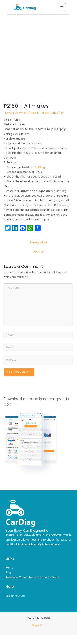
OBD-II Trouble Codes (44, 113)
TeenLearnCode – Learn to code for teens (32, 577)
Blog (8, 572)
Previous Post (38, 242)
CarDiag (39, 167)
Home (9, 568)
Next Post (39, 251)
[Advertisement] (38, 55)
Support (37, 625)
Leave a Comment (16, 113)
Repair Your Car (15, 596)
